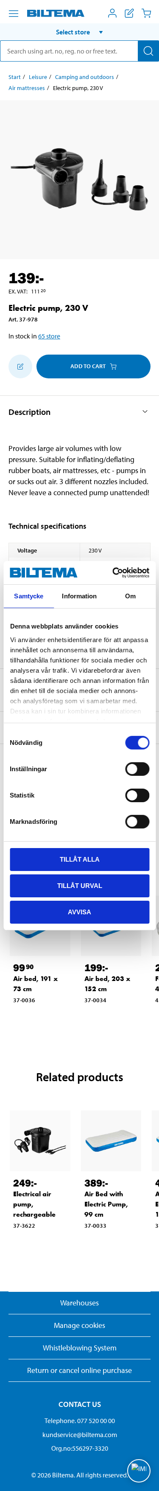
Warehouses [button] (79, 1303)
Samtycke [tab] (28, 596)
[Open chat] (139, 1471)
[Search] (148, 51)
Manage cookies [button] (79, 1325)
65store (49, 336)
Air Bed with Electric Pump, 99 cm (106, 1204)
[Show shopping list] (129, 13)
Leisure (38, 77)
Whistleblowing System (80, 1348)
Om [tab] (130, 596)
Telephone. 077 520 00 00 (80, 1420)
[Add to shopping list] (20, 366)
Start (14, 77)
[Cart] (146, 13)
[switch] (137, 769)
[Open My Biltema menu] (112, 13)
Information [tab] (79, 596)
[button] (79, 31)
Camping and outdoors (84, 77)
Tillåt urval (79, 885)
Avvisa (79, 911)
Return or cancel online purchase (79, 1370)
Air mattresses (26, 88)
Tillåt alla (80, 859)
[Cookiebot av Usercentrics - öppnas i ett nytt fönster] (113, 572)
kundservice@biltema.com (79, 1434)
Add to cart (88, 366)
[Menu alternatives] (13, 13)
